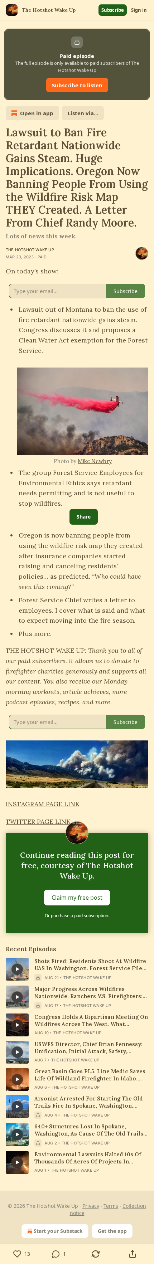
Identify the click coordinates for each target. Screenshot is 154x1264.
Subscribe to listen (77, 85)
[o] (17, 969)
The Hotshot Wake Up (30, 249)
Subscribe (112, 10)
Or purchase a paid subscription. (77, 916)
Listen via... (83, 113)
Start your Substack (58, 1230)
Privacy (90, 1205)
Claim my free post (77, 897)
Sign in (139, 10)
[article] (77, 969)
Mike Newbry (94, 461)
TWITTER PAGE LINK (38, 821)
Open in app (36, 113)
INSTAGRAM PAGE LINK (43, 804)
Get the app (112, 1230)
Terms (111, 1205)
